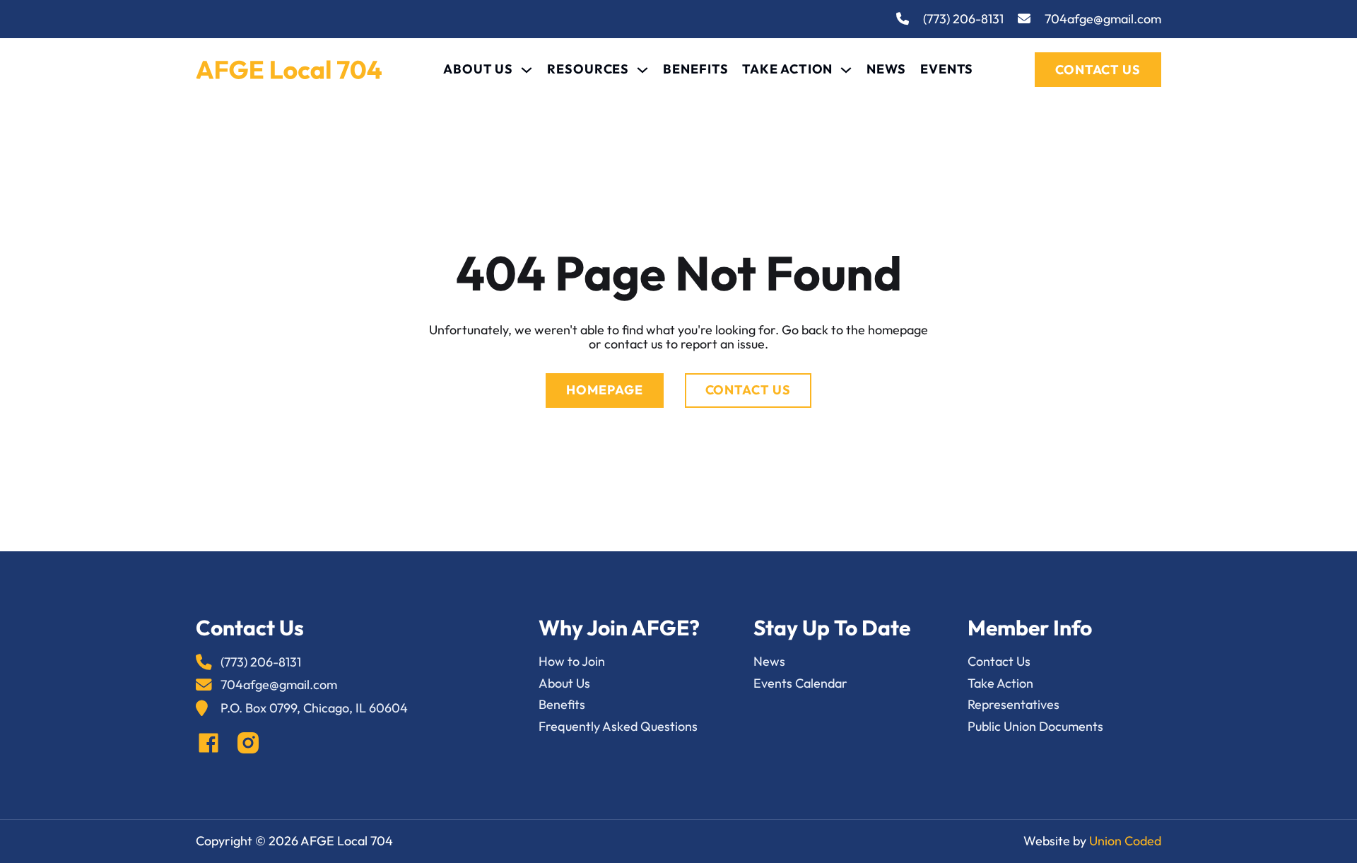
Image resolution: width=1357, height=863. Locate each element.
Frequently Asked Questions (618, 727)
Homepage (604, 390)
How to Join (572, 661)
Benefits (695, 69)
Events (946, 69)
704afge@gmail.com (1103, 19)
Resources (588, 69)
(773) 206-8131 (963, 19)
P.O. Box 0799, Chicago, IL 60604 (314, 708)
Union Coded (1125, 841)
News (886, 69)
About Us (478, 69)
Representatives (1013, 705)
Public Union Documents (1035, 727)
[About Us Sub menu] (526, 70)
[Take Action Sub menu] (846, 70)
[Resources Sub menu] (642, 70)
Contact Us (1098, 69)
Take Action (787, 69)
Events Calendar (800, 683)
